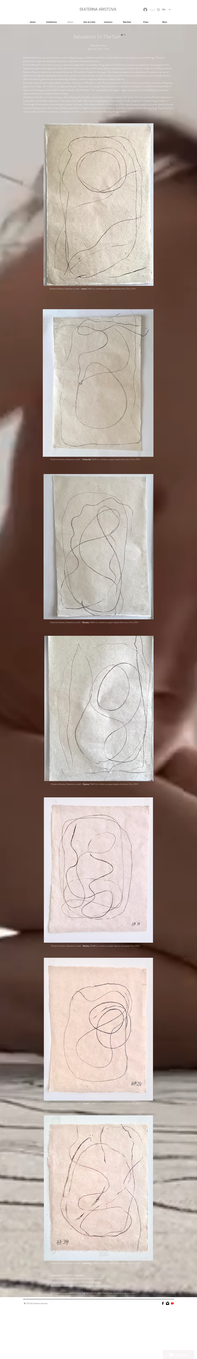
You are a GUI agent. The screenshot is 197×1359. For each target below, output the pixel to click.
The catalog (56, 1275)
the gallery (79, 1275)
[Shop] (158, 9)
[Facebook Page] (162, 1303)
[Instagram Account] (167, 1303)
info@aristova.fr (93, 1278)
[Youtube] (172, 1303)
